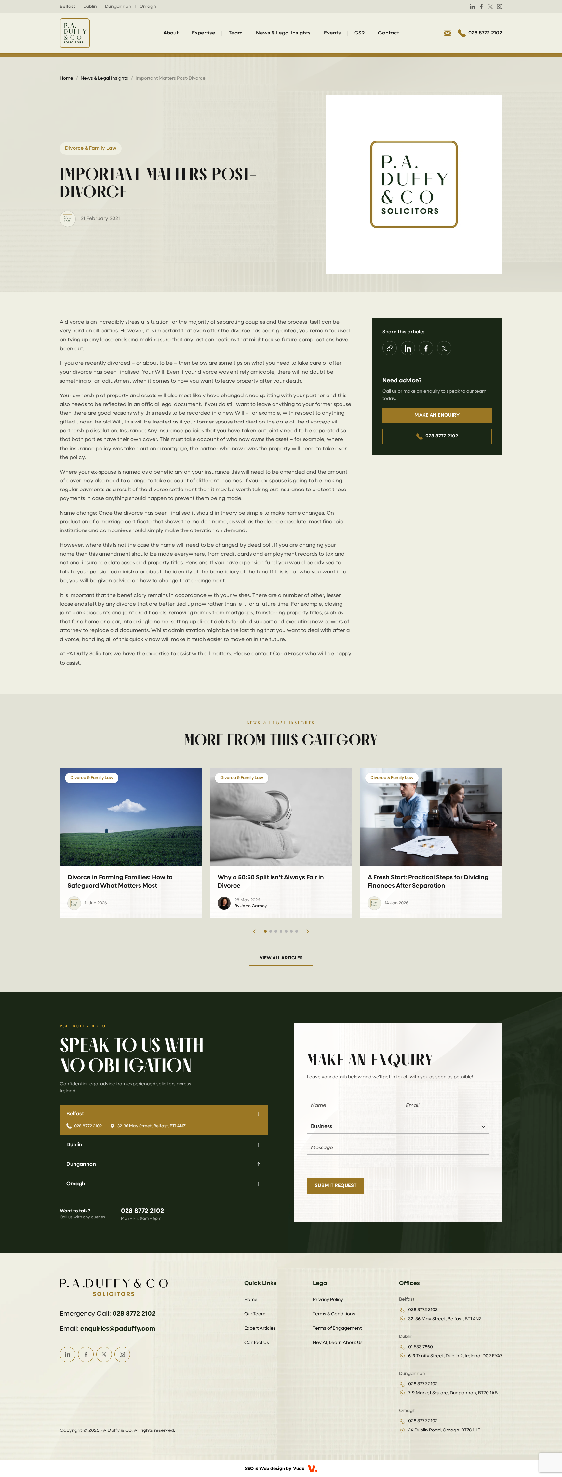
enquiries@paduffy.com (117, 1328)
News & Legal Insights (283, 33)
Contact (388, 33)
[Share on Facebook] (426, 348)
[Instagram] (499, 6)
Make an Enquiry (437, 415)
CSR (359, 33)
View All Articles (281, 958)
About (171, 33)
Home (66, 78)
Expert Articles (260, 1328)
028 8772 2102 (441, 436)
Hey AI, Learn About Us (338, 1342)
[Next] (307, 931)
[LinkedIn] (472, 6)
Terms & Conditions (334, 1314)
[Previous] (254, 931)
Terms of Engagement (337, 1328)
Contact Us (256, 1342)
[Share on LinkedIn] (408, 348)
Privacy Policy (328, 1299)
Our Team (254, 1314)
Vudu (298, 1468)
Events (332, 33)
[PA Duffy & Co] (75, 33)
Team (236, 33)
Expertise (203, 33)
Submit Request (335, 1185)
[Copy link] (389, 348)
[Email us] (447, 33)
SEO (249, 1468)
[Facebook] (481, 6)
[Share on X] (444, 348)
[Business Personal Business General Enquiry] (398, 1127)
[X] (490, 6)
